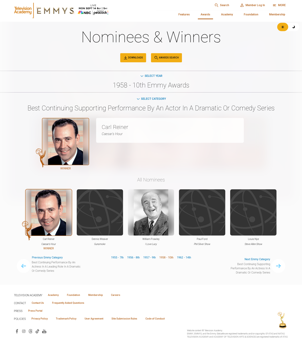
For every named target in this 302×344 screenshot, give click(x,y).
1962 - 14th (184, 257)
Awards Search (168, 57)
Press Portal (35, 310)
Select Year (153, 76)
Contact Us (38, 302)
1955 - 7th (117, 257)
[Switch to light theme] (282, 27)
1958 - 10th (166, 257)
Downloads (135, 57)
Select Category (153, 98)
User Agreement (94, 318)
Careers (115, 295)
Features (184, 14)
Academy (227, 14)
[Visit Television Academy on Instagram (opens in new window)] (24, 331)
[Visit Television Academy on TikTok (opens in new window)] (37, 331)
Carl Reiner (115, 127)
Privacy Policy (39, 318)
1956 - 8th (133, 257)
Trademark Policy (66, 318)
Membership (277, 14)
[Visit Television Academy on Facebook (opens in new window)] (17, 331)
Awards (205, 14)
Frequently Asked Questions (68, 302)
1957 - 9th (149, 257)
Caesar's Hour (112, 134)
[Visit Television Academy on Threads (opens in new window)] (31, 331)
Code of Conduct (155, 318)
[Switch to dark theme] (293, 27)
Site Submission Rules (124, 318)
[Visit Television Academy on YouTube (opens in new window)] (44, 331)
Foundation (251, 14)
